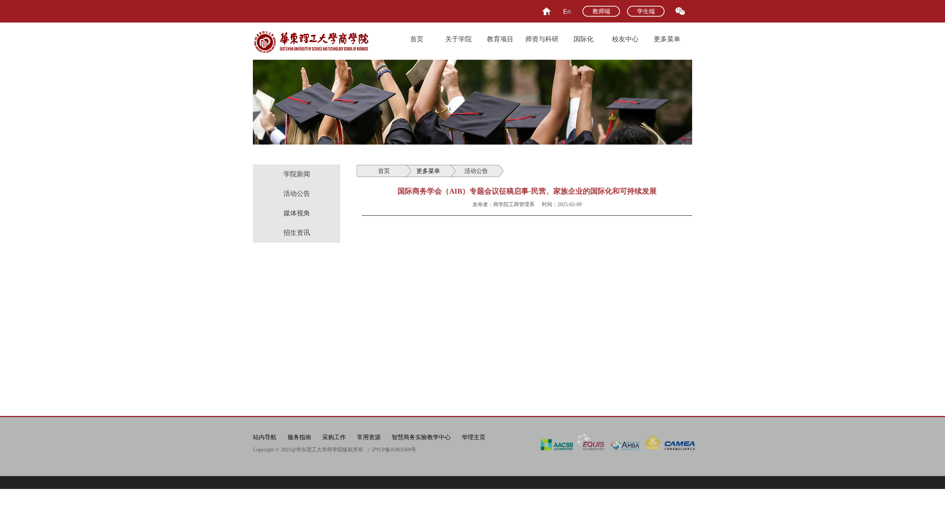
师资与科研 (542, 39)
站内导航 (264, 437)
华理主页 (473, 437)
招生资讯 (297, 232)
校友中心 (625, 39)
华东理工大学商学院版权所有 (329, 449)
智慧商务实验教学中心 (421, 437)
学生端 (646, 11)
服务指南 (299, 437)
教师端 (601, 11)
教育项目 (500, 39)
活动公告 (297, 193)
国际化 (584, 39)
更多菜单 (667, 39)
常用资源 (369, 437)
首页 (416, 39)
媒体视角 (297, 213)
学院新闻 (297, 174)
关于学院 (458, 39)
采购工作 (334, 437)
